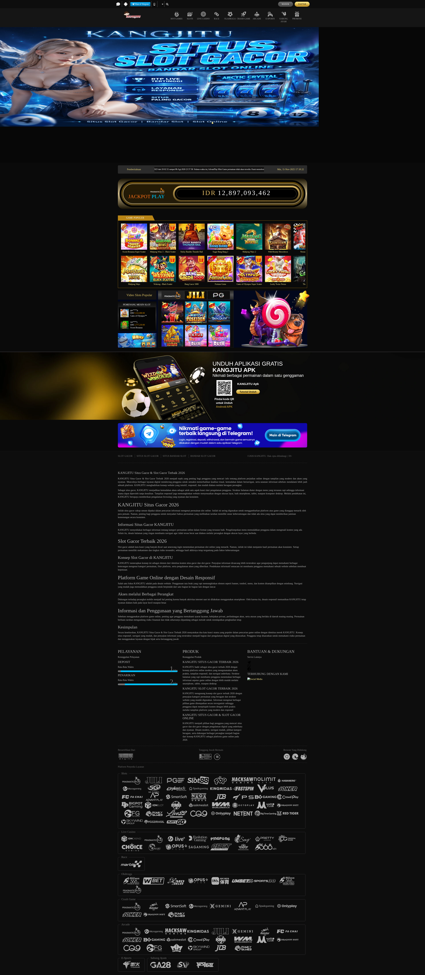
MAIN (136, 236)
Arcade (257, 19)
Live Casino (203, 19)
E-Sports (270, 19)
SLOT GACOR (125, 456)
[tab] (173, 295)
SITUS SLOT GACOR (148, 456)
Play (158, 196)
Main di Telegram (142, 4)
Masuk (285, 4)
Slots (190, 19)
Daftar (302, 4)
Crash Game (243, 19)
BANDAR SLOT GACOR (202, 456)
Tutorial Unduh (248, 391)
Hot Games (176, 19)
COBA (174, 309)
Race (216, 19)
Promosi (296, 19)
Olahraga (230, 19)
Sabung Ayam (283, 20)
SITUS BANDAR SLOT (174, 456)
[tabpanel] (212, 77)
